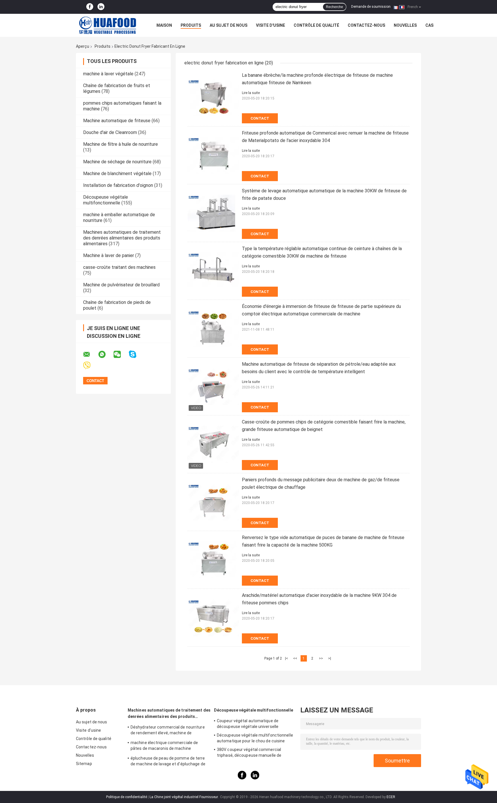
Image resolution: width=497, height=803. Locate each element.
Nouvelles (405, 25)
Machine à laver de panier (108, 255)
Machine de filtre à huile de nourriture (120, 144)
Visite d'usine (270, 25)
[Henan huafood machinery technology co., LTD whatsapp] (105, 354)
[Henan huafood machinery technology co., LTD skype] (136, 354)
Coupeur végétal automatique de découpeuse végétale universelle (247, 723)
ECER (391, 797)
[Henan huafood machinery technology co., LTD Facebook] (90, 7)
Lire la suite (251, 93)
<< (295, 658)
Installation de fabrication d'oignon (118, 185)
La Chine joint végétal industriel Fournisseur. (184, 797)
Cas (429, 25)
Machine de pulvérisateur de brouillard (121, 285)
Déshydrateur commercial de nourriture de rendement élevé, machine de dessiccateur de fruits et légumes (168, 731)
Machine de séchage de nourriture (117, 161)
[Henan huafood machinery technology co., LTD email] (90, 354)
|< (286, 658)
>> (321, 658)
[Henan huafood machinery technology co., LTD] (107, 25)
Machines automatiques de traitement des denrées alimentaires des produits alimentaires (122, 237)
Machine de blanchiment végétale (117, 173)
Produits (191, 25)
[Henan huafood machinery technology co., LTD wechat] (121, 354)
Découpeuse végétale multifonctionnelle (105, 200)
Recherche (334, 7)
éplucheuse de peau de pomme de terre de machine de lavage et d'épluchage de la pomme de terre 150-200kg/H (168, 762)
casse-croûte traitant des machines (119, 267)
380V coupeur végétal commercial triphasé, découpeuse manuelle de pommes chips (249, 753)
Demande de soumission (371, 7)
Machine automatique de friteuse (116, 120)
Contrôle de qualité (316, 25)
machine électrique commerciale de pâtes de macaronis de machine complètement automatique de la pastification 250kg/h (164, 746)
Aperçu (82, 46)
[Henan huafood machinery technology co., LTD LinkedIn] (101, 7)
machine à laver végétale (108, 73)
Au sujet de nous (228, 25)
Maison (164, 25)
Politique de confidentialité (126, 797)
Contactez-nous (366, 25)
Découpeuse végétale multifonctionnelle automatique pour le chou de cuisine (255, 738)
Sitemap (84, 763)
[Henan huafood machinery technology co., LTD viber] (90, 365)
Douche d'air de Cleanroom (110, 132)
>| (329, 658)
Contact (260, 118)
